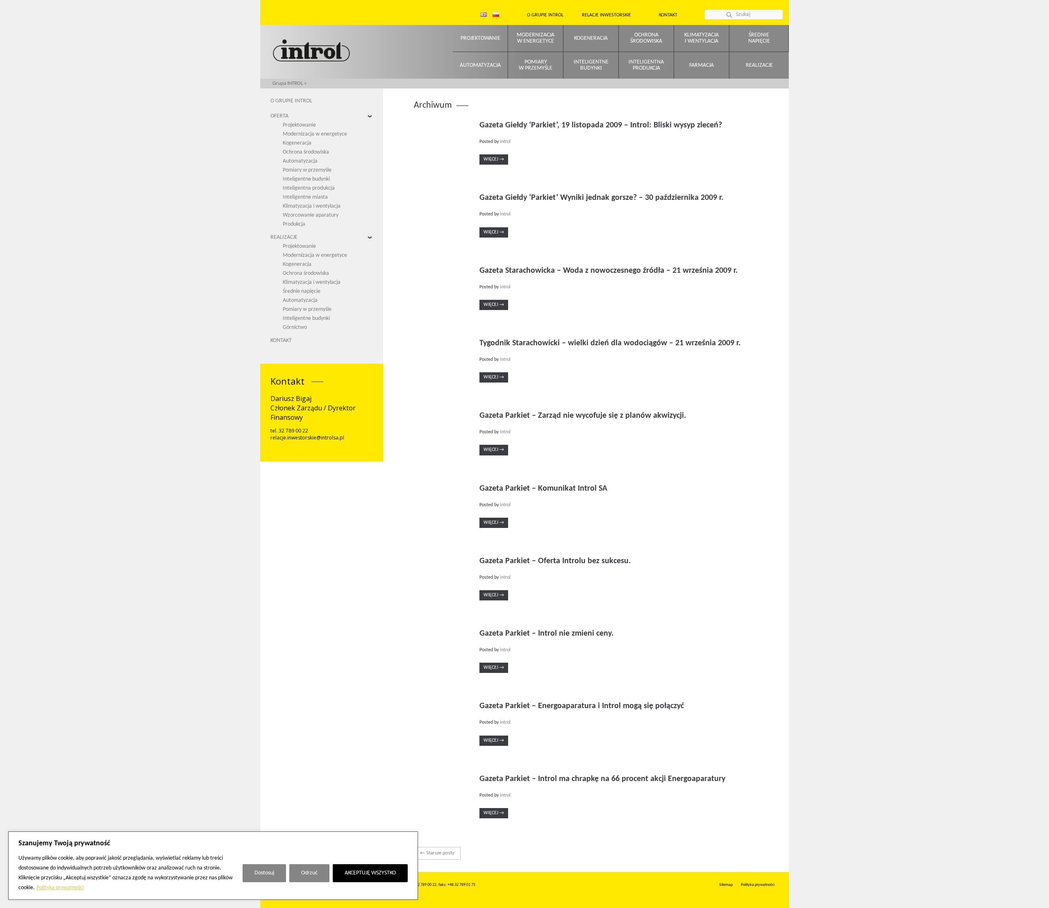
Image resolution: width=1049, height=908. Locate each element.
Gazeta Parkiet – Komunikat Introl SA (543, 489)
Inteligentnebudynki (591, 65)
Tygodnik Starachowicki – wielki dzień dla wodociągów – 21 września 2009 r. (609, 343)
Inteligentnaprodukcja (646, 65)
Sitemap (726, 885)
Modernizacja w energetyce (315, 134)
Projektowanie (480, 38)
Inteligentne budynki (306, 179)
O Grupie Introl (545, 15)
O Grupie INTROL (291, 101)
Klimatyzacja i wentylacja (312, 206)
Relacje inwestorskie (606, 15)
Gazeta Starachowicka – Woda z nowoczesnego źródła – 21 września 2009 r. (608, 271)
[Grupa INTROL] (311, 51)
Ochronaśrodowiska (646, 38)
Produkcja (294, 224)
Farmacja (701, 65)
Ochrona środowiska (306, 152)
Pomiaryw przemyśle (535, 65)
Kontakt (668, 15)
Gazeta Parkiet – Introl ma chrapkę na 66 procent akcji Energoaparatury (602, 779)
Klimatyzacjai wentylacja (701, 38)
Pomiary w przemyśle (307, 170)
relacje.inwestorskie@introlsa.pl (307, 437)
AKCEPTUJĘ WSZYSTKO (370, 873)
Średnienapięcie (759, 38)
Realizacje (759, 65)
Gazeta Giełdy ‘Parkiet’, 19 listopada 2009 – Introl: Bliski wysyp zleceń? (600, 125)
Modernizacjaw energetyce (535, 38)
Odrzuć (309, 873)
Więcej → (494, 159)
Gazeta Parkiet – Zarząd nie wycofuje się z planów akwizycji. (582, 416)
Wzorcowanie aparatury (310, 215)
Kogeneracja (591, 38)
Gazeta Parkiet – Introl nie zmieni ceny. (546, 633)
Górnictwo (295, 327)
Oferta (279, 116)
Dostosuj (264, 873)
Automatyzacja (480, 65)
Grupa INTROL (287, 83)
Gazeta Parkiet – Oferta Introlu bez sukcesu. (555, 561)
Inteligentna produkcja (309, 188)
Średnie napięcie (301, 291)
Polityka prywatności (60, 888)
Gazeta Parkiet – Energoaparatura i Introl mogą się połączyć (581, 706)
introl (505, 141)
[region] (213, 865)
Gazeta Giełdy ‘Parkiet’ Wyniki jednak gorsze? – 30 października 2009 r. (601, 198)
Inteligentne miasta (305, 197)
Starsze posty (437, 853)
